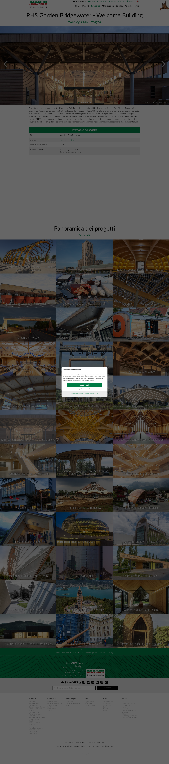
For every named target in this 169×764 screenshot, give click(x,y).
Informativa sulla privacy (77, 393)
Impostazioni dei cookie (84, 389)
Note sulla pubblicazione (91, 393)
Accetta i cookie (84, 385)
